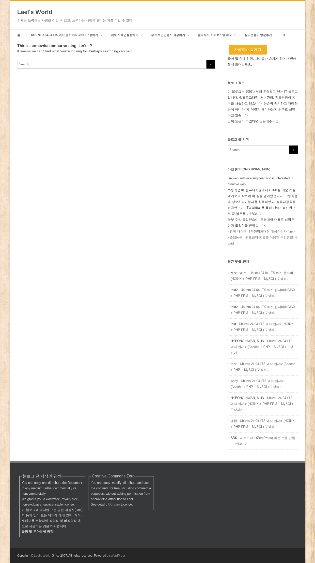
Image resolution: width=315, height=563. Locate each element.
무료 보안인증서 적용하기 (168, 35)
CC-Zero (114, 504)
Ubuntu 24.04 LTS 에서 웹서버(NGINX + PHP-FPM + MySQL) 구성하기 (262, 404)
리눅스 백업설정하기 (124, 35)
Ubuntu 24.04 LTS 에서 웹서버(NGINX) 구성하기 (64, 35)
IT (284, 35)
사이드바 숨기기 (247, 50)
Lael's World (34, 12)
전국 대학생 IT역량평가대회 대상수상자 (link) (262, 231)
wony (234, 381)
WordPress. (118, 555)
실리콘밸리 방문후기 (258, 35)
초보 (234, 364)
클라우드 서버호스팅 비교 (215, 35)
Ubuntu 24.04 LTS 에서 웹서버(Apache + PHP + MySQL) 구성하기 (262, 347)
